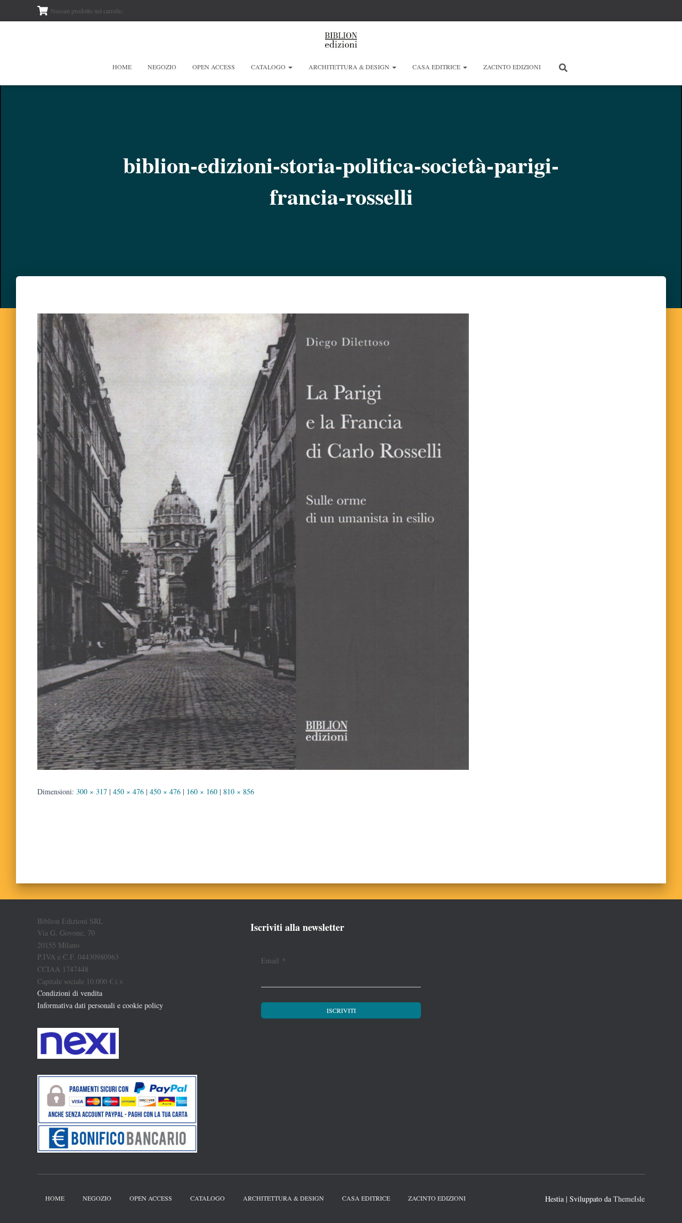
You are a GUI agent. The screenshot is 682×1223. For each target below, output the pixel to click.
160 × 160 (201, 791)
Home (122, 66)
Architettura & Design (349, 66)
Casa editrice (437, 66)
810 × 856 (238, 791)
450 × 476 (128, 791)
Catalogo (269, 66)
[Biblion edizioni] (341, 40)
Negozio (162, 66)
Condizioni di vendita (69, 993)
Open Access (213, 66)
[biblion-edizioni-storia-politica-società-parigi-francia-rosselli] (253, 540)
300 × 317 (91, 791)
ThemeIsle (629, 1199)
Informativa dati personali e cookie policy (100, 1005)
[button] (290, 66)
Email (273, 960)
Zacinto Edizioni (512, 66)
